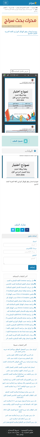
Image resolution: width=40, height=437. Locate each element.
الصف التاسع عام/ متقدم (22, 7)
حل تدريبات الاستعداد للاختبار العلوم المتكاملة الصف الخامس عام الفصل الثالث (19, 287)
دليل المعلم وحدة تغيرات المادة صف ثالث (20, 358)
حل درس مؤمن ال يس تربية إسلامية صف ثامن (20, 415)
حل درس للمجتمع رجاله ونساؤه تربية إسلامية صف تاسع (20, 383)
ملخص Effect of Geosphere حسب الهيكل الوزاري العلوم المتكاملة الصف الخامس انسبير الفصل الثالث (19, 297)
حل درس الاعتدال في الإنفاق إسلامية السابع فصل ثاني (20, 422)
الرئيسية (33, 7)
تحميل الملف (17, 141)
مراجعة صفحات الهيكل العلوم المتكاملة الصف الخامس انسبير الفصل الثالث (19, 304)
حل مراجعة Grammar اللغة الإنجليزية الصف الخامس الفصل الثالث (19, 280)
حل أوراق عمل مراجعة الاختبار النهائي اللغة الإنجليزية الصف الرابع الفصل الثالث (19, 328)
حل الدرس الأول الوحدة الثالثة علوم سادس (20, 355)
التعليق (34, 255)
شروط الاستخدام (13, 430)
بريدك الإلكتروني (31, 248)
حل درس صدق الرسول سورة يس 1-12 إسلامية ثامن (20, 401)
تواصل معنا (20, 434)
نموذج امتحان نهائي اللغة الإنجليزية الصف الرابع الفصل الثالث (19, 338)
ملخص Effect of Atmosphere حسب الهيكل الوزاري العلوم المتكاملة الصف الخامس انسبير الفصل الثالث (19, 294)
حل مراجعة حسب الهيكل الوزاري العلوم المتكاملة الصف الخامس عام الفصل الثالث (19, 321)
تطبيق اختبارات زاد (27, 432)
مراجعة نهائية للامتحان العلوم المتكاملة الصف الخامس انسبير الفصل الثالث (19, 311)
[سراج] (32, 2)
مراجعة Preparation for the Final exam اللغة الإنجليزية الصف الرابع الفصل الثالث (19, 331)
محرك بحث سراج (13, 432)
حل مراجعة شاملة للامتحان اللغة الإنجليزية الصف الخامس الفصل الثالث (19, 318)
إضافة (32, 267)
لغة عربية (11, 7)
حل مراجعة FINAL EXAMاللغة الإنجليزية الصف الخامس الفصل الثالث (19, 314)
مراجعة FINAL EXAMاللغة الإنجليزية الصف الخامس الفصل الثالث (19, 325)
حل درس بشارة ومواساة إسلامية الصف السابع (20, 392)
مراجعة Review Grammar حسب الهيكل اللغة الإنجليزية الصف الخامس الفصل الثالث (19, 308)
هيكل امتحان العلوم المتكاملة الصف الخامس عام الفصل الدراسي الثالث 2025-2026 (19, 284)
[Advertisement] (20, 52)
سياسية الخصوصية (27, 430)
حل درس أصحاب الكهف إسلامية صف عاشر (20, 370)
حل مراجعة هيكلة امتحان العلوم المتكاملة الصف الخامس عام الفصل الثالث (19, 301)
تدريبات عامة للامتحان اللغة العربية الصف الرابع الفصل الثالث (19, 335)
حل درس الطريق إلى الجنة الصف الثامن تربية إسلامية (20, 379)
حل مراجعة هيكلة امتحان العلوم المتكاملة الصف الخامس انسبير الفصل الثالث (19, 291)
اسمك (34, 241)
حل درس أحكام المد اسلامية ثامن (20, 419)
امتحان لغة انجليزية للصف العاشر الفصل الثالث (20, 367)
